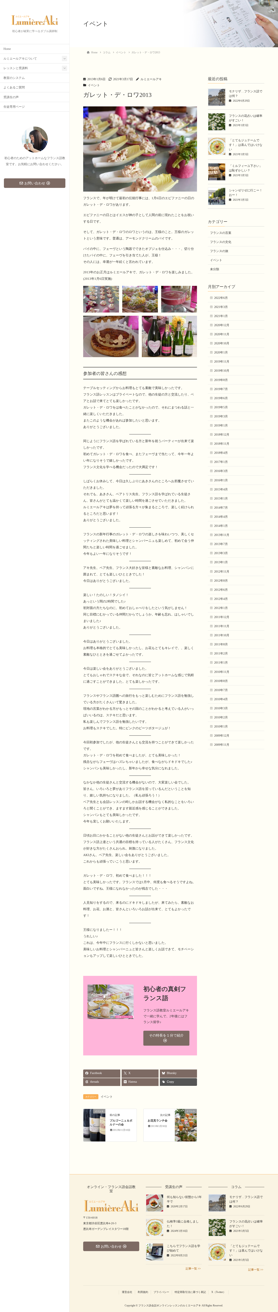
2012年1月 (221, 608)
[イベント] (94, 1125)
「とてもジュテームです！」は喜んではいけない (245, 145)
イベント (94, 85)
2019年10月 (221, 370)
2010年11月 (221, 672)
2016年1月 (221, 480)
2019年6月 (221, 398)
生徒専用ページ (14, 106)
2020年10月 (221, 343)
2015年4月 (221, 489)
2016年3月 (221, 471)
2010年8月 (221, 681)
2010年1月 (221, 726)
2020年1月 (221, 352)
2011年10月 (221, 635)
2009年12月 (221, 735)
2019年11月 (221, 361)
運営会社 (127, 1292)
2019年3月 (221, 416)
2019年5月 (221, 407)
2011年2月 (221, 653)
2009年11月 (221, 744)
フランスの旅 (219, 251)
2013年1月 (221, 562)
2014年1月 (221, 525)
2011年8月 (221, 644)
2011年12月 (221, 617)
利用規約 (143, 1292)
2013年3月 (221, 553)
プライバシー (161, 1292)
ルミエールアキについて (20, 58)
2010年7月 (221, 690)
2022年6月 (221, 298)
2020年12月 (221, 325)
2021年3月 (221, 307)
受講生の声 (11, 97)
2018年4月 (221, 452)
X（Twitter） (218, 1292)
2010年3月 (221, 708)
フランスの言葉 (220, 232)
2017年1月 (221, 462)
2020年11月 (221, 334)
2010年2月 (221, 717)
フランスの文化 (220, 242)
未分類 (214, 269)
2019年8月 (221, 380)
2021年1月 (221, 316)
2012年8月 (221, 580)
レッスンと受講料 (15, 68)
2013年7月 (221, 544)
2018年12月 (221, 434)
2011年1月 (221, 662)
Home (7, 48)
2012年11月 (221, 571)
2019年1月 (221, 425)
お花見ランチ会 (157, 1120)
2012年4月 (221, 599)
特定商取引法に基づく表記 (190, 1292)
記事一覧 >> (193, 1268)
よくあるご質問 (14, 87)
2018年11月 (221, 443)
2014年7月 (221, 507)
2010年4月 (221, 699)
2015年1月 (221, 498)
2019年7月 (221, 389)
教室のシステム (14, 78)
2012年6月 (221, 589)
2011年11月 (221, 626)
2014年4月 (221, 516)
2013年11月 (221, 535)
